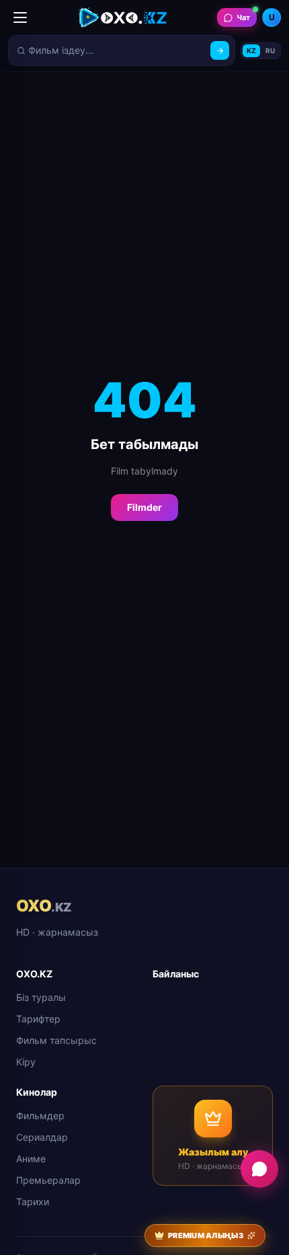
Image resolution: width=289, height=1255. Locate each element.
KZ (251, 50)
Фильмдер (40, 1115)
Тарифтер (38, 1018)
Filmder (144, 507)
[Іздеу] (219, 50)
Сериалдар (42, 1137)
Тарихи (32, 1201)
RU (270, 50)
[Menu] (20, 17)
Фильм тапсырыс (56, 1040)
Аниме (31, 1158)
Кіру (26, 1061)
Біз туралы (41, 997)
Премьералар (48, 1180)
